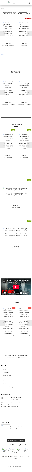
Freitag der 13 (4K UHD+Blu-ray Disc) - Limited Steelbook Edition (24, 146)
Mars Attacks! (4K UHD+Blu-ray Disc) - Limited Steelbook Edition (8, 34)
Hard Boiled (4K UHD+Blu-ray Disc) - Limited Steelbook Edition (8, 146)
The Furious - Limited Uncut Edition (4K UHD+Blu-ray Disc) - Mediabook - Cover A (16, 234)
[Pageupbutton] (27, 469)
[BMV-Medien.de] (16, 2)
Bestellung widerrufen (16, 440)
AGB (4, 369)
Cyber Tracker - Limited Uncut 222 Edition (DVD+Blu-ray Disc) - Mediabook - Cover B (8, 324)
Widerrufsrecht (7, 375)
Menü (2, 2)
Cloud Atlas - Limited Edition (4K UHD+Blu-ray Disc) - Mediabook (24, 93)
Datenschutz (6, 372)
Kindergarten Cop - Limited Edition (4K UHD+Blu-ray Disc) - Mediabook (24, 34)
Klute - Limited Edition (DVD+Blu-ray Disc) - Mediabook (8, 93)
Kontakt (5, 384)
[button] (2, 33)
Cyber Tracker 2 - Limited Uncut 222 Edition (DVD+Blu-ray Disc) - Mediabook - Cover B (24, 324)
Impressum (6, 378)
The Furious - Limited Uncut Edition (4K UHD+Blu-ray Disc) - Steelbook (15, 194)
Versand (22, 357)
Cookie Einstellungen (8, 386)
